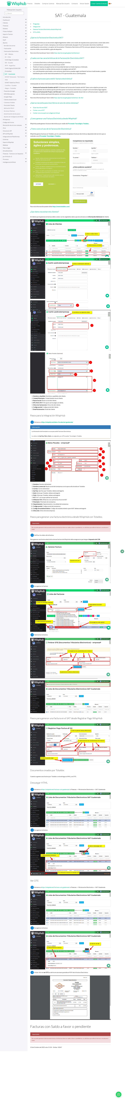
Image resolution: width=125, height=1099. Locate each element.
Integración (36, 26)
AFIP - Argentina (10, 65)
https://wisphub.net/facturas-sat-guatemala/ (55, 789)
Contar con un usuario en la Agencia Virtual (46, 113)
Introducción (7, 17)
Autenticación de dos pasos (12, 114)
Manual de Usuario (63, 4)
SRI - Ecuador (9, 62)
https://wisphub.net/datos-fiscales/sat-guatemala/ (57, 422)
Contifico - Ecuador (11, 85)
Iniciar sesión (84, 4)
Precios (29, 4)
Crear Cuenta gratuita (99, 4)
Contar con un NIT (39, 110)
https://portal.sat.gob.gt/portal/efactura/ (67, 53)
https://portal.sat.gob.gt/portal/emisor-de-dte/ (68, 98)
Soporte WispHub (8, 142)
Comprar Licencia (48, 4)
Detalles (37, 4)
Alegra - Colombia (10, 88)
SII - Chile (8, 57)
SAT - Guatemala (10, 74)
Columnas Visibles (9, 102)
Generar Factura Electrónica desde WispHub (47, 29)
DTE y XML (36, 32)
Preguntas (36, 24)
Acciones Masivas (9, 111)
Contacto (75, 4)
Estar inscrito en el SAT (40, 107)
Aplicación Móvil (9, 108)
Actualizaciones (7, 151)
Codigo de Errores (8, 122)
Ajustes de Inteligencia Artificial (13, 117)
